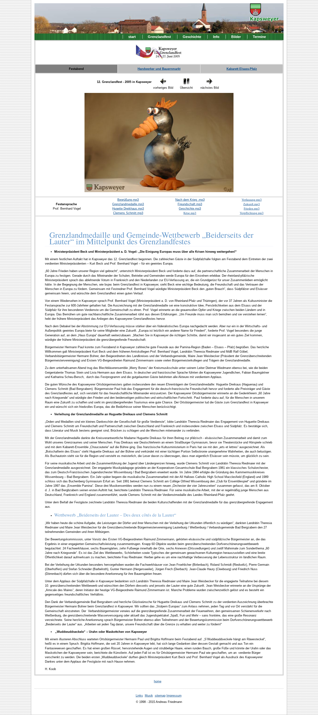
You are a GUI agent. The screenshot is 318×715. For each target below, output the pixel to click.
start (132, 37)
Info (216, 37)
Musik (149, 695)
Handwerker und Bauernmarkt (159, 69)
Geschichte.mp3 (190, 208)
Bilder (236, 37)
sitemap (160, 695)
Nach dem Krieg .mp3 (190, 199)
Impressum (174, 695)
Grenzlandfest (159, 37)
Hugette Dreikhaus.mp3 (128, 208)
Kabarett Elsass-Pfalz (242, 69)
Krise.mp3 (189, 213)
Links (139, 695)
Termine (259, 37)
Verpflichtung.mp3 (252, 213)
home (157, 681)
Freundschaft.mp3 (190, 204)
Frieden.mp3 (252, 208)
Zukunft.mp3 (251, 204)
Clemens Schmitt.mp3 (128, 213)
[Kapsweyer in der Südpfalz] (264, 19)
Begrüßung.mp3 (128, 199)
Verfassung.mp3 (252, 199)
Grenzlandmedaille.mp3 (128, 204)
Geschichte (192, 37)
